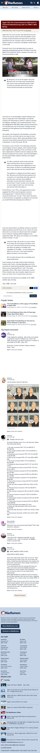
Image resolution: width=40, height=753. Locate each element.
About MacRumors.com (10, 626)
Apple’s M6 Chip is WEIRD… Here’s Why (18, 685)
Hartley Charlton (5, 658)
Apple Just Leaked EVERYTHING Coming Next (20, 707)
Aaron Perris (23, 671)
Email (2, 642)
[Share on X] (31, 288)
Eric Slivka (22, 639)
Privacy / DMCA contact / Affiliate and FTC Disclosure (13, 744)
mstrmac (9, 435)
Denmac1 (9, 547)
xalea (8, 333)
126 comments (7, 288)
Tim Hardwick (32, 307)
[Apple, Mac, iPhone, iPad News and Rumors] (13, 5)
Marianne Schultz (24, 658)
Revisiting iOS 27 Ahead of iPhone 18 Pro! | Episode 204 (22, 739)
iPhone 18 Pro (26, 7)
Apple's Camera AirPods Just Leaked (17, 702)
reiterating (24, 264)
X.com (5, 642)
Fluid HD (25, 750)
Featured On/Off (5, 750)
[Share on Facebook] (36, 288)
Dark (35, 750)
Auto (29, 750)
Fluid (21, 750)
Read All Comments (20, 595)
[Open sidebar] (38, 3)
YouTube (7, 680)
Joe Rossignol (23, 645)
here (9, 280)
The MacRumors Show (13, 712)
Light (32, 750)
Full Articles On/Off (14, 750)
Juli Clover (28, 30)
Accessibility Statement (6, 747)
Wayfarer (9, 378)
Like (16, 349)
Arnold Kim (4, 639)
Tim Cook (13, 283)
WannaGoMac (11, 521)
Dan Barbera (4, 664)
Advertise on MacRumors (10, 631)
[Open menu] (2, 3)
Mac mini (5, 7)
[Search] (35, 2)
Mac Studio (15, 7)
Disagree (20, 349)
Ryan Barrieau (23, 664)
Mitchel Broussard (5, 652)
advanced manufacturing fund (11, 50)
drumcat (9, 533)
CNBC (8, 283)
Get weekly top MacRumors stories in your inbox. (20, 292)
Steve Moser (4, 671)
